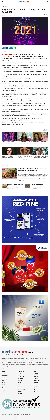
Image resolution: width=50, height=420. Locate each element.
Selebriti (3, 387)
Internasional (21, 371)
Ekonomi (4, 377)
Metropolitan (21, 384)
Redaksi (10, 414)
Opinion (36, 378)
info (3, 391)
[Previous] (24, 193)
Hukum (3, 390)
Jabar (19, 375)
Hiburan (3, 384)
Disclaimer (16, 414)
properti (36, 386)
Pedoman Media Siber (26, 414)
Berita (4, 169)
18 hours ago (10, 188)
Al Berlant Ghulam (23, 172)
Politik (35, 384)
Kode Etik (4, 414)
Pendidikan (36, 380)
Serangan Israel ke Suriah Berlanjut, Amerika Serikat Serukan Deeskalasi (37, 185)
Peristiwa (36, 382)
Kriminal (20, 380)
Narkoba (20, 391)
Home (3, 6)
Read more (21, 180)
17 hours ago (31, 172)
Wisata (35, 391)
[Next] (26, 193)
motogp (20, 386)
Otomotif (36, 374)
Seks (3, 380)
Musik (19, 387)
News (6, 6)
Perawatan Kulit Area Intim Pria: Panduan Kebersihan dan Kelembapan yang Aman (15, 185)
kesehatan (20, 378)
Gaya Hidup (4, 378)
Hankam (4, 382)
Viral (35, 389)
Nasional (20, 393)
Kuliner (19, 382)
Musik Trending (21, 389)
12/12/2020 (10, 14)
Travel (35, 387)
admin (4, 14)
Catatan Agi (4, 375)
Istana (19, 373)
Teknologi (4, 372)
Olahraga (36, 373)
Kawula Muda (21, 376)
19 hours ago (34, 188)
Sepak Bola (36, 376)
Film (2, 385)
